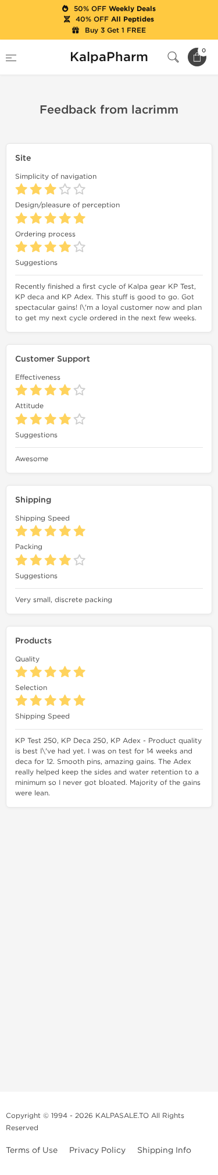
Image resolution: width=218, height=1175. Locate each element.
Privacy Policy (97, 1150)
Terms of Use (32, 1150)
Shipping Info (164, 1150)
